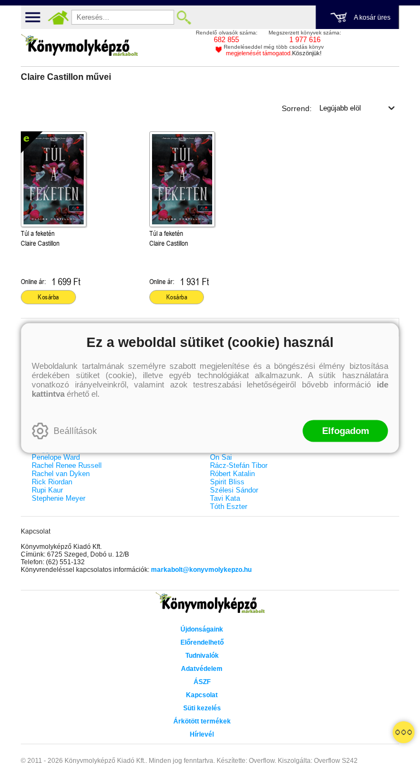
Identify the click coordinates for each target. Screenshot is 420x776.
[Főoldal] (58, 17)
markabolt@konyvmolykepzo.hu (201, 570)
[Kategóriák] (404, 732)
